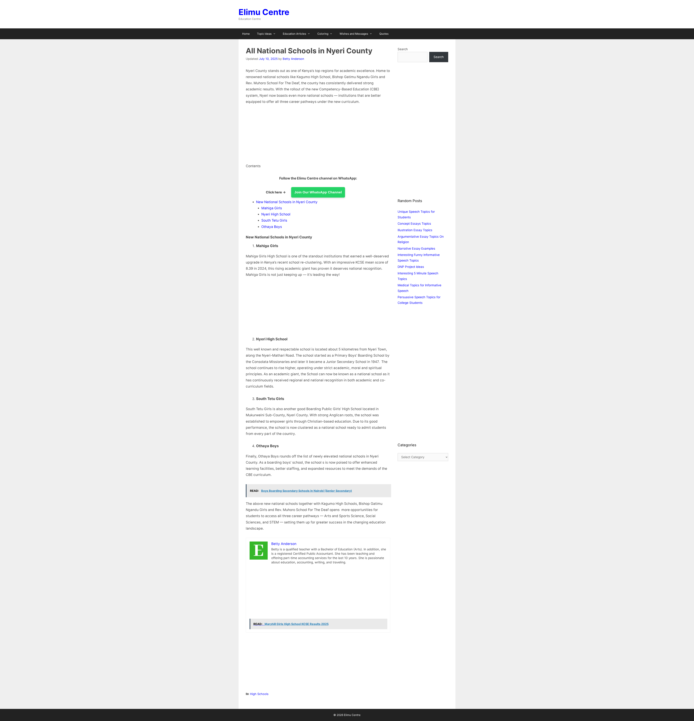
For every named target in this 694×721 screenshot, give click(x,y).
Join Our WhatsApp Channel (318, 192)
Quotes (384, 33)
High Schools (259, 694)
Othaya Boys (271, 227)
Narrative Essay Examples (416, 248)
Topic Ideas (264, 33)
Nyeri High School (275, 214)
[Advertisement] (318, 136)
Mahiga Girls (271, 208)
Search (403, 49)
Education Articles (294, 33)
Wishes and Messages (354, 33)
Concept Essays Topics (414, 223)
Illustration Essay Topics (415, 230)
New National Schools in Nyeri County (287, 202)
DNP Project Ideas (411, 267)
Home (246, 33)
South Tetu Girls (274, 220)
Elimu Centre (264, 12)
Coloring (322, 33)
